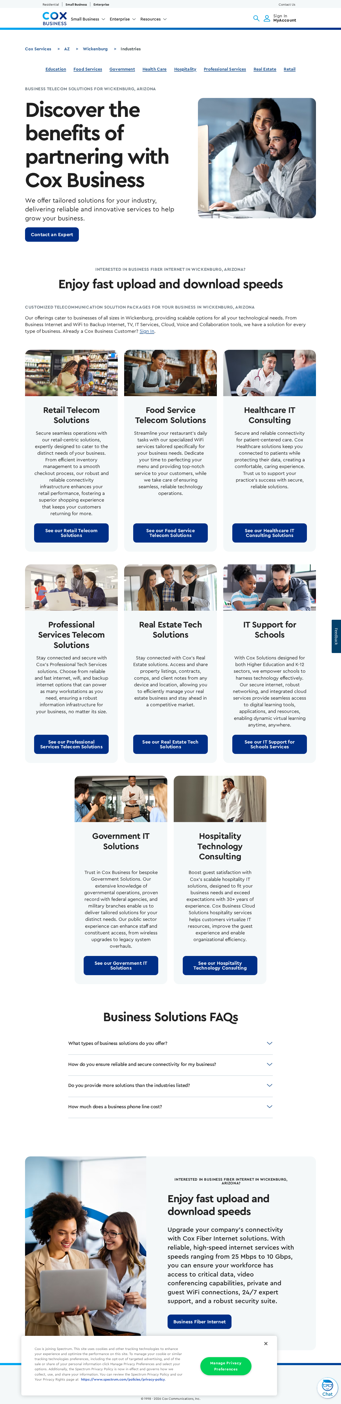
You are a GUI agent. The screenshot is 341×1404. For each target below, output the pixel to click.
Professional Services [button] (225, 69)
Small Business (76, 4)
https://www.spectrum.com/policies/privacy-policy (123, 1379)
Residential (51, 4)
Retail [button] (289, 69)
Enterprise (101, 4)
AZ (67, 49)
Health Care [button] (155, 69)
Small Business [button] (85, 19)
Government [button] (122, 69)
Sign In (147, 331)
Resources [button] (150, 19)
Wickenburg (95, 49)
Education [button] (56, 69)
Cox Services (38, 49)
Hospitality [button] (185, 69)
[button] (256, 18)
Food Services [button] (88, 69)
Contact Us (287, 4)
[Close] (266, 1343)
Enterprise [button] (120, 19)
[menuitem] (88, 20)
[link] (52, 234)
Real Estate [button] (265, 69)
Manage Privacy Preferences (225, 1366)
